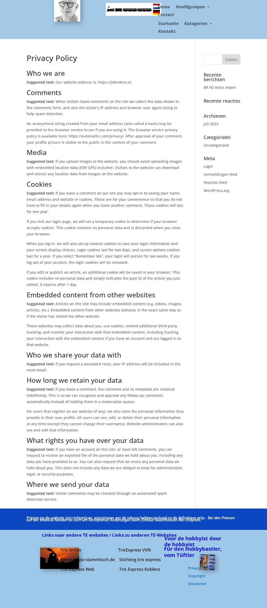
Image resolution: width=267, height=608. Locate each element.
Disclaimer (197, 584)
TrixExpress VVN (134, 550)
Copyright (197, 576)
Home (164, 7)
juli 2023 (211, 123)
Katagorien (196, 24)
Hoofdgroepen (190, 7)
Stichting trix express (140, 559)
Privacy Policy (200, 568)
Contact (166, 15)
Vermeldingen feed (220, 174)
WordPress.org (216, 190)
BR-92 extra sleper (220, 87)
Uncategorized (216, 145)
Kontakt (166, 31)
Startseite (168, 24)
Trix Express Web (77, 569)
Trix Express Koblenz (139, 569)
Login (208, 166)
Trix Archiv (70, 550)
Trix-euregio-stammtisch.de (87, 559)
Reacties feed (215, 182)
